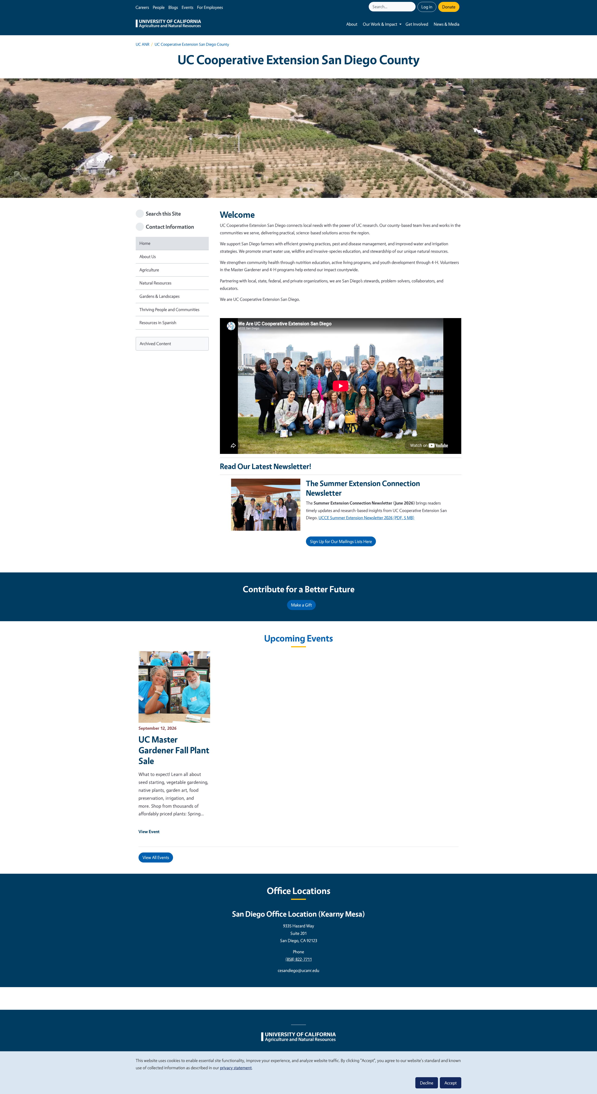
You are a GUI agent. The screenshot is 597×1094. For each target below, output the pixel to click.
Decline (426, 1083)
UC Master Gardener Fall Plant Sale (174, 750)
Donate (448, 7)
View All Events (155, 857)
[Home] (168, 24)
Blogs (173, 7)
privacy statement (236, 1067)
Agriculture (149, 270)
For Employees (210, 7)
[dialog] (298, 1072)
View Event (149, 831)
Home (144, 243)
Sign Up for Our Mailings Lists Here (341, 541)
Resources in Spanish (157, 322)
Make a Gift (301, 605)
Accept (450, 1083)
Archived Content (155, 343)
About (351, 24)
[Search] (413, 6)
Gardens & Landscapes (159, 296)
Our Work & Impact (380, 24)
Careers (142, 7)
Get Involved (417, 24)
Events (187, 7)
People (159, 7)
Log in (426, 7)
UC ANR (142, 44)
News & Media (446, 24)
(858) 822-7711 (298, 959)
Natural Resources (155, 283)
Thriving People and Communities (169, 309)
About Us (147, 256)
